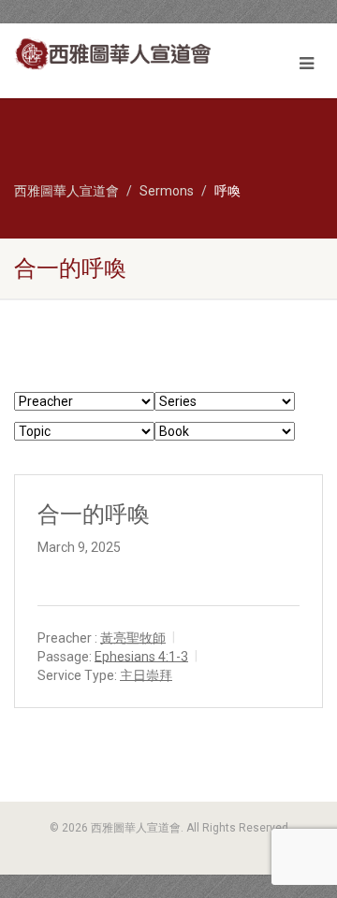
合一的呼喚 (93, 514)
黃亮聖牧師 (133, 637)
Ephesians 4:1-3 (141, 655)
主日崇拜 (146, 674)
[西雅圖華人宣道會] (112, 54)
